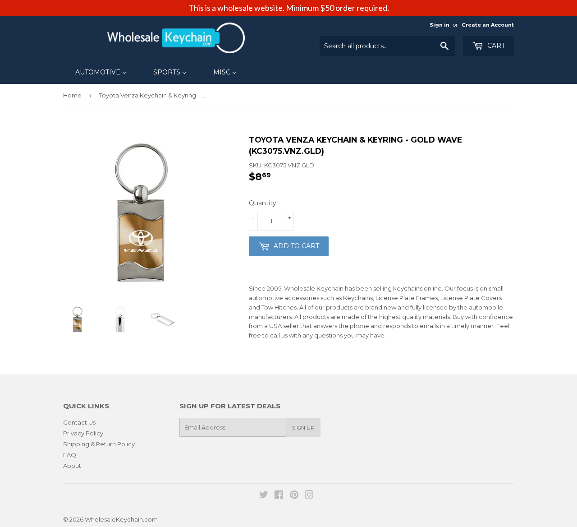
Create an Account (488, 25)
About (72, 465)
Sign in (439, 25)
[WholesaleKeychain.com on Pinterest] (294, 495)
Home (72, 95)
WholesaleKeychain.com (121, 519)
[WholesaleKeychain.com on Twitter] (263, 495)
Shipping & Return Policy (99, 444)
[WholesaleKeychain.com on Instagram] (309, 495)
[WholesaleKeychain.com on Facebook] (279, 495)
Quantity (262, 203)
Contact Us (79, 422)
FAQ (69, 454)
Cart (495, 46)
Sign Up (303, 427)
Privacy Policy (83, 433)
